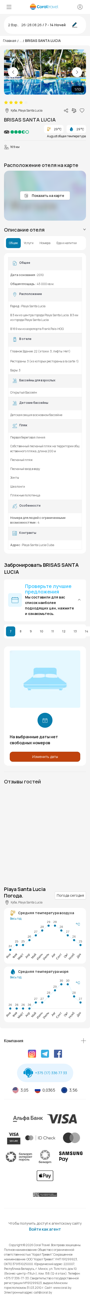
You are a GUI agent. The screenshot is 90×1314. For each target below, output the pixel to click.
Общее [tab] (13, 243)
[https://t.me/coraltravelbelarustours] (45, 1054)
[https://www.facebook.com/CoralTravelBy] (58, 1054)
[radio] (6, 103)
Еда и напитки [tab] (66, 243)
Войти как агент (45, 1229)
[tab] (45, 230)
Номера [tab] (45, 243)
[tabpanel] (45, 403)
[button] (45, 600)
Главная (9, 40)
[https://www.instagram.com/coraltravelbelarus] (32, 1054)
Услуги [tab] (29, 243)
